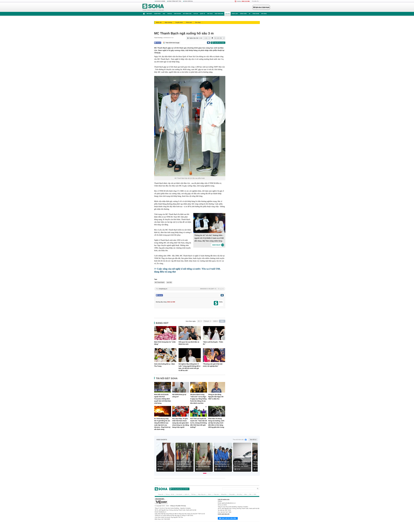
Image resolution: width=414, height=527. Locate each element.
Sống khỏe (243, 13)
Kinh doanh (177, 13)
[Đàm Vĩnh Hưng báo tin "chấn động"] (165, 333)
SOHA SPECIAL (188, 1)
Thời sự (169, 13)
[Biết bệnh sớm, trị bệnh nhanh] (261, 7)
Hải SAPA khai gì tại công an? (179, 396)
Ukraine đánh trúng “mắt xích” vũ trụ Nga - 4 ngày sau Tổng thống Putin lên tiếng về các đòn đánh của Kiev (198, 399)
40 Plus (196, 13)
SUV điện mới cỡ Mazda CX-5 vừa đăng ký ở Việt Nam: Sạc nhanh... (242, 464)
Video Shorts (161, 440)
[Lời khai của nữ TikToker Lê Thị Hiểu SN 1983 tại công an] (165, 457)
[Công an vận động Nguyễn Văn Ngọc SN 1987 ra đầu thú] (216, 387)
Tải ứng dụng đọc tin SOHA (180, 489)
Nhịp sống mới (219, 13)
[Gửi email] (208, 43)
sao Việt (169, 282)
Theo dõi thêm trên (238, 439)
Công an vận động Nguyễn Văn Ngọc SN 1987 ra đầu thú (215, 397)
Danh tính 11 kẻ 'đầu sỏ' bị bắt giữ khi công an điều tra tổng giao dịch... (185, 464)
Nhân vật (159, 22)
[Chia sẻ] (157, 43)
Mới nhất (149, 13)
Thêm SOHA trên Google (172, 42)
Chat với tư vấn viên (228, 518)
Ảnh (250, 494)
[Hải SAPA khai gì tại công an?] (180, 387)
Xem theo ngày (191, 321)
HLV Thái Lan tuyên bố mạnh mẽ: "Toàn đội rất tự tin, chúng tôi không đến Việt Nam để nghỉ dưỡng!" (198, 423)
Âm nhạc (198, 22)
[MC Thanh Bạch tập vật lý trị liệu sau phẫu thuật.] (189, 126)
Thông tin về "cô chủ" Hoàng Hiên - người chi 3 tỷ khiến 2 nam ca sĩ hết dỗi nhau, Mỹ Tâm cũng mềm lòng (209, 238)
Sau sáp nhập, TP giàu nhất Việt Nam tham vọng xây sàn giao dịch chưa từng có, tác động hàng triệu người (180, 423)
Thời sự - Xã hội (169, 494)
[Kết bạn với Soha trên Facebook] (216, 303)
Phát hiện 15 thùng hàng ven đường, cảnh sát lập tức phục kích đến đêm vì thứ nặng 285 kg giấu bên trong (216, 423)
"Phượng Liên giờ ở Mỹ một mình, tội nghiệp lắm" (212, 365)
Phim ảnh (189, 22)
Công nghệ (255, 13)
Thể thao (210, 13)
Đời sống (264, 13)
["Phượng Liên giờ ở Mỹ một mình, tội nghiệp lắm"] (214, 355)
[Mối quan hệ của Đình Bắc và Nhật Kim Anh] (190, 333)
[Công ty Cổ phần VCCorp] (181, 501)
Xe (249, 13)
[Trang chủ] (153, 7)
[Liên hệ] (222, 295)
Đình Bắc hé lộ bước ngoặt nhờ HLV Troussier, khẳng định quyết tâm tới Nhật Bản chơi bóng (162, 399)
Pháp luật (235, 13)
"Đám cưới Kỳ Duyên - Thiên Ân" (213, 343)
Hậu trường (168, 22)
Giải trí (227, 13)
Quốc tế (202, 13)
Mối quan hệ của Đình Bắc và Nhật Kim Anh (189, 343)
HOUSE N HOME (160, 1)
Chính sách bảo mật (223, 514)
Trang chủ (160, 494)
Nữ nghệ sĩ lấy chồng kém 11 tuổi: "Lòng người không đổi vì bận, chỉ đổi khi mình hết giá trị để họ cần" (189, 367)
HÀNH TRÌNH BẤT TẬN (174, 1)
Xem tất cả (253, 439)
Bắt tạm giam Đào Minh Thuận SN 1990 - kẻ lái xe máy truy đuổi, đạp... (203, 464)
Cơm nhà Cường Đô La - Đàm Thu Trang (164, 365)
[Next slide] (255, 458)
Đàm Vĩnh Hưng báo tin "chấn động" (165, 343)
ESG (164, 13)
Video (245, 494)
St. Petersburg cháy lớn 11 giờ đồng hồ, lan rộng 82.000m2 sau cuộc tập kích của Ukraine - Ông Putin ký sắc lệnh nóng (162, 424)
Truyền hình (179, 22)
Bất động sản (187, 13)
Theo (190, 289)
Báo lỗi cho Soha (219, 42)
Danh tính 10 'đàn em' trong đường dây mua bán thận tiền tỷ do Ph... (223, 464)
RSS (255, 494)
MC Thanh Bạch (159, 282)
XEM (222, 321)
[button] (204, 473)
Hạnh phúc (157, 13)
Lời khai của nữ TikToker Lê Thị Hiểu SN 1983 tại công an (165, 464)
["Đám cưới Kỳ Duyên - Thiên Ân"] (214, 333)
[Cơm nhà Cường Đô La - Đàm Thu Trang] (165, 355)
